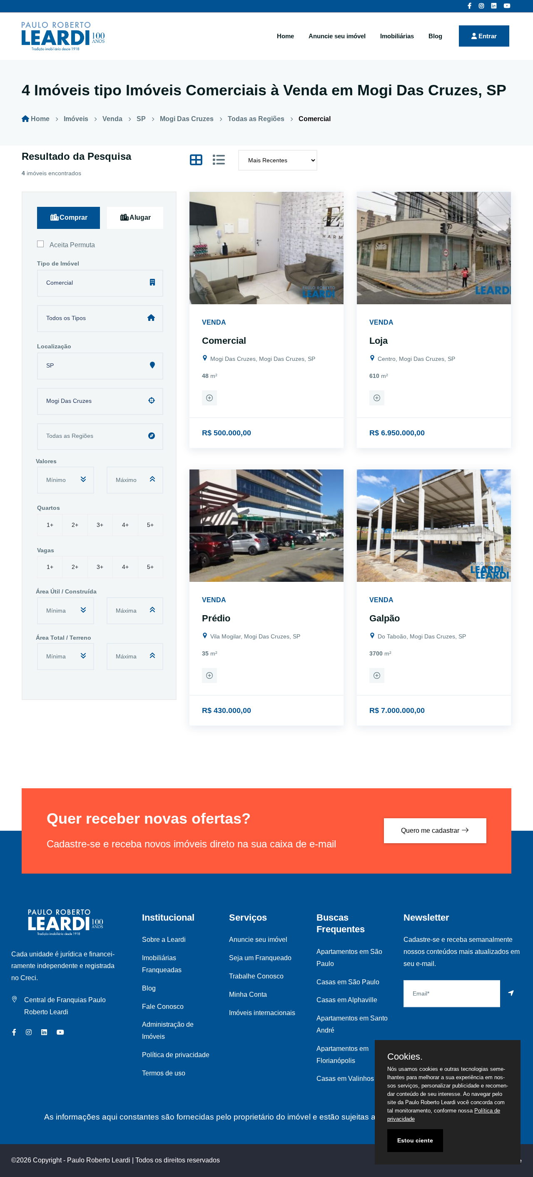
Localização (54, 346)
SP (141, 118)
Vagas (45, 550)
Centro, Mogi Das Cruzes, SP (415, 358)
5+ (150, 524)
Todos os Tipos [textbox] (66, 318)
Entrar (487, 36)
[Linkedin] (494, 5)
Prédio (216, 618)
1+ (50, 524)
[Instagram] (481, 5)
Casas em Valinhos (345, 1078)
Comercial (315, 118)
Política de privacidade (175, 1054)
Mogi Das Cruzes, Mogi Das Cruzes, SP (262, 358)
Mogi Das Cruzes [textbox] (69, 400)
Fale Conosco (163, 1006)
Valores (46, 461)
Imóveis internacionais (262, 1012)
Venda (112, 118)
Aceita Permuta (72, 244)
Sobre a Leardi (164, 939)
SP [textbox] (50, 365)
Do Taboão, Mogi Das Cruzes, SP (421, 636)
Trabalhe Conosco (256, 976)
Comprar (73, 217)
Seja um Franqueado (260, 957)
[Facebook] (469, 5)
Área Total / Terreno (63, 637)
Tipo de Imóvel (58, 263)
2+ (75, 524)
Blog (435, 36)
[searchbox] (101, 438)
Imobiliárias (397, 36)
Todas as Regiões (256, 118)
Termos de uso (163, 1073)
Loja (378, 340)
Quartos (48, 507)
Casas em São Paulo (347, 982)
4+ (125, 524)
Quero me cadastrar (431, 830)
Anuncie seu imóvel (337, 36)
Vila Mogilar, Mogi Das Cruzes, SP (254, 636)
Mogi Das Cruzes (187, 118)
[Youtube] (507, 5)
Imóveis (76, 118)
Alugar (140, 217)
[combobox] (100, 276)
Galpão (384, 618)
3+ (100, 524)
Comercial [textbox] (59, 282)
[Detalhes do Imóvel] (209, 399)
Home (285, 36)
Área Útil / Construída (66, 591)
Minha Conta (248, 994)
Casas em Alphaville (346, 999)
